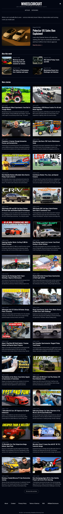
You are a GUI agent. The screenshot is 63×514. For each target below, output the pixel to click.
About (6, 503)
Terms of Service (34, 503)
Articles (27, 10)
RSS (43, 503)
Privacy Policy (22, 503)
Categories (35, 10)
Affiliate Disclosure (53, 503)
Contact (13, 503)
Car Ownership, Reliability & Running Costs (33, 512)
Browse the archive (31, 491)
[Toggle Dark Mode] (60, 4)
